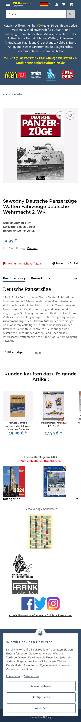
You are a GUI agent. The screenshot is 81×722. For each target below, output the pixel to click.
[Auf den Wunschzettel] (70, 115)
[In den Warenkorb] (6, 106)
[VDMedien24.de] (22, 4)
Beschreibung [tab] (14, 278)
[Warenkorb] (71, 4)
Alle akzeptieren (41, 686)
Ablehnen (41, 708)
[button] (45, 4)
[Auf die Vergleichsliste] (60, 115)
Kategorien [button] (12, 499)
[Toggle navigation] (8, 2)
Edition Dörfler (26, 226)
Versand (32, 248)
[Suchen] (70, 14)
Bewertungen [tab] (42, 278)
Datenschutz (31, 676)
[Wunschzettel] (63, 4)
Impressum (13, 676)
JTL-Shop (46, 717)
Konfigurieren (41, 697)
